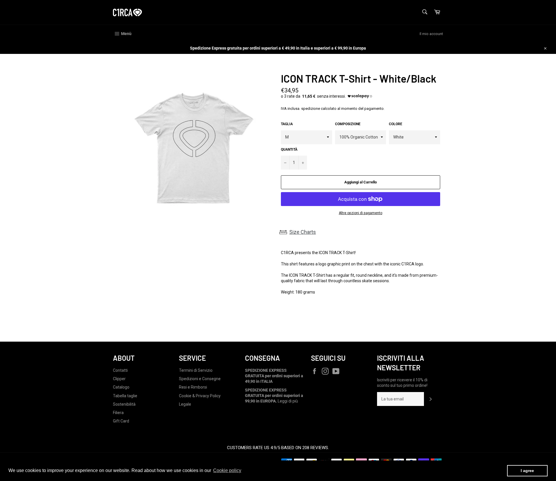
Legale (185, 404)
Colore (395, 124)
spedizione (310, 108)
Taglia (287, 124)
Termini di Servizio (196, 370)
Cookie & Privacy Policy (200, 395)
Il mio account (431, 34)
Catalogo (121, 387)
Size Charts (302, 232)
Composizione (348, 124)
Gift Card (121, 421)
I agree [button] (527, 470)
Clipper (119, 378)
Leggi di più (288, 401)
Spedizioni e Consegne (200, 378)
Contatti (120, 370)
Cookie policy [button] (227, 470)
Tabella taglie (125, 395)
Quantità (289, 149)
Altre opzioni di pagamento (360, 213)
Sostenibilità (124, 404)
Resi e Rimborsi (193, 387)
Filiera (118, 412)
